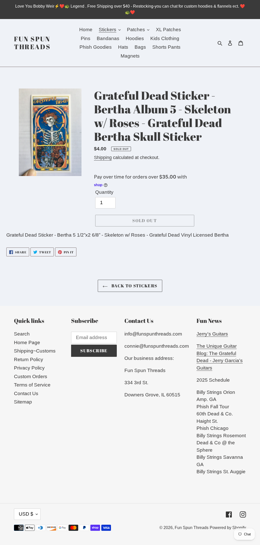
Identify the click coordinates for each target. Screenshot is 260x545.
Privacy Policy (29, 368)
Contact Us (26, 393)
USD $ (26, 514)
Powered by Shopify (228, 527)
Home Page (27, 342)
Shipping (103, 157)
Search (22, 334)
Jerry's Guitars (212, 334)
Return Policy (28, 359)
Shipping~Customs (35, 351)
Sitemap (23, 402)
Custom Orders (30, 376)
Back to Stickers (133, 286)
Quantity (104, 192)
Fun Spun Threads (32, 43)
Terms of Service (32, 385)
